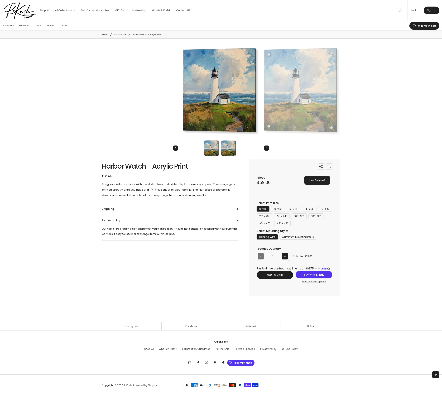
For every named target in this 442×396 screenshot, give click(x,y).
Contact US (183, 10)
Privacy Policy (268, 349)
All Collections (63, 10)
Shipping (108, 209)
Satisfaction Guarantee (95, 10)
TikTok (310, 326)
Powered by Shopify (145, 385)
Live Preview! (317, 180)
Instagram (132, 326)
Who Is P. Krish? (161, 10)
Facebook (191, 326)
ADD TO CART (275, 275)
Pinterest (251, 326)
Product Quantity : (269, 249)
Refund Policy (290, 349)
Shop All (44, 10)
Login (414, 10)
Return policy (111, 220)
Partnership (139, 10)
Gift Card (120, 10)
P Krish (128, 385)
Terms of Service (244, 349)
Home (105, 34)
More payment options (314, 281)
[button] (211, 148)
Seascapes (120, 34)
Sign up (431, 10)
